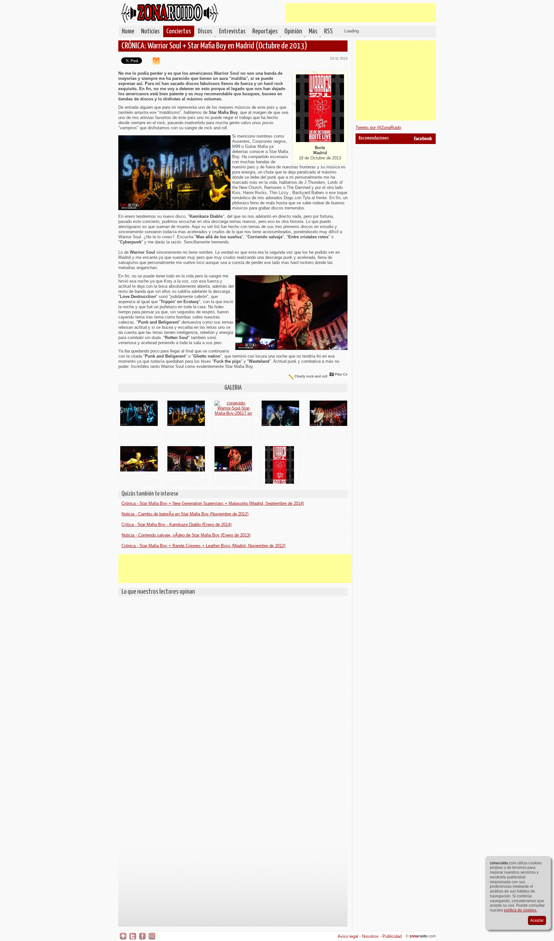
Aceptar (537, 920)
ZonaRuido (170, 13)
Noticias (150, 31)
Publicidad (392, 936)
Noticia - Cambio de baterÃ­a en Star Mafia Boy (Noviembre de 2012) (185, 514)
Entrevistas (232, 31)
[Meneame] (154, 63)
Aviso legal (348, 936)
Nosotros (370, 936)
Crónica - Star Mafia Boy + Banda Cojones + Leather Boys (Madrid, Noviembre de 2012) (203, 545)
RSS (328, 31)
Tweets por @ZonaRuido (378, 127)
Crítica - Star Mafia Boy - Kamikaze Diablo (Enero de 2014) (176, 524)
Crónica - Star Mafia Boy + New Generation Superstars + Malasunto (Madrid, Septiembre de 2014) (213, 503)
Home (128, 31)
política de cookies (520, 910)
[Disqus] (233, 679)
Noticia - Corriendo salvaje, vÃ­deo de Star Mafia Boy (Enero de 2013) (186, 535)
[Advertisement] (361, 12)
